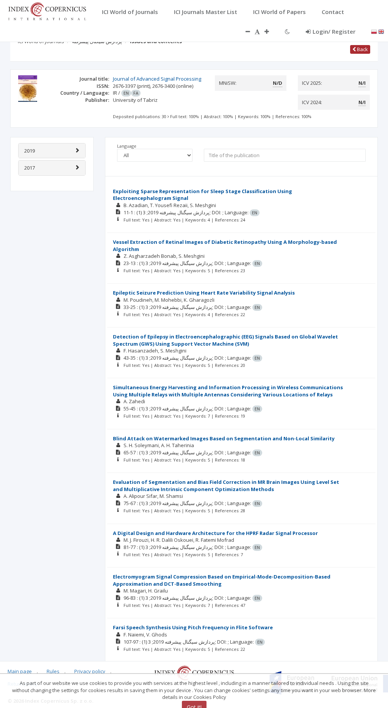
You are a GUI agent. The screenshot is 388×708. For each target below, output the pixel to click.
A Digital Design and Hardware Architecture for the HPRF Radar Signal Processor (215, 533)
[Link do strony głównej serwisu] (47, 10)
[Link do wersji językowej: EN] (381, 31)
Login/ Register (334, 31)
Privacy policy (89, 671)
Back (362, 49)
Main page (20, 671)
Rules (53, 671)
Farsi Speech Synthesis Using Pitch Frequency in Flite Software (193, 627)
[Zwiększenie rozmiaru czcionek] (270, 31)
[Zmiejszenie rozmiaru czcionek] (244, 31)
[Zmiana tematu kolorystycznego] (287, 31)
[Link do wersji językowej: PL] (374, 31)
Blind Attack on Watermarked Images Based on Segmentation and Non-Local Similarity (224, 438)
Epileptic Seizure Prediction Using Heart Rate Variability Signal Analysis (204, 292)
